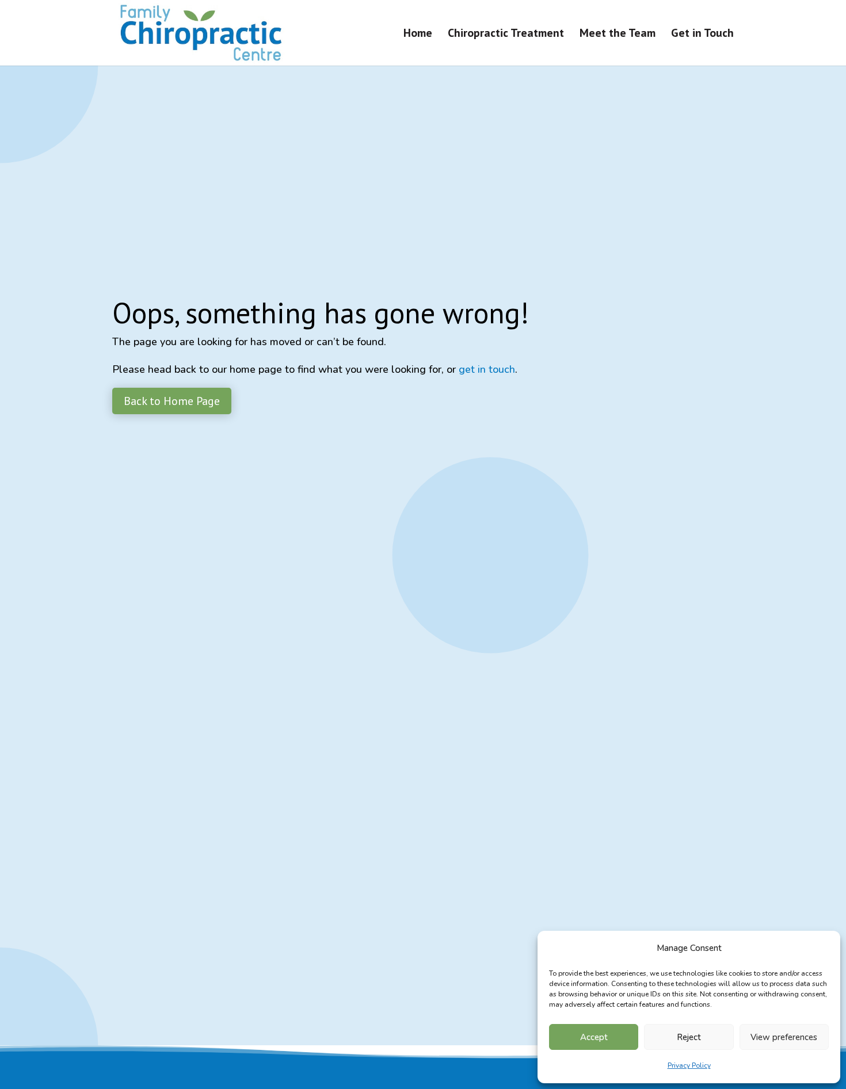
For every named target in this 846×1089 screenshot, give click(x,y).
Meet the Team (618, 34)
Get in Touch (702, 34)
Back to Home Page (172, 400)
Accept (594, 1037)
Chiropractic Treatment (506, 34)
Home (417, 34)
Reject (689, 1037)
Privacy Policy (689, 1065)
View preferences (783, 1037)
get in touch (487, 369)
